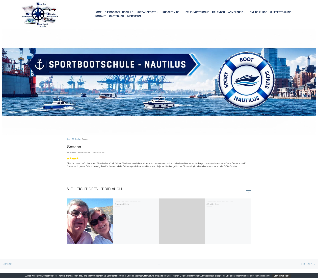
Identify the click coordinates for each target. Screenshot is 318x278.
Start (68, 139)
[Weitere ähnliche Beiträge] (248, 192)
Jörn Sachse (213, 204)
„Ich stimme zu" (281, 275)
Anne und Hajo (122, 204)
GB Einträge (76, 139)
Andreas (73, 152)
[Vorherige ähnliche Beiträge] (242, 192)
